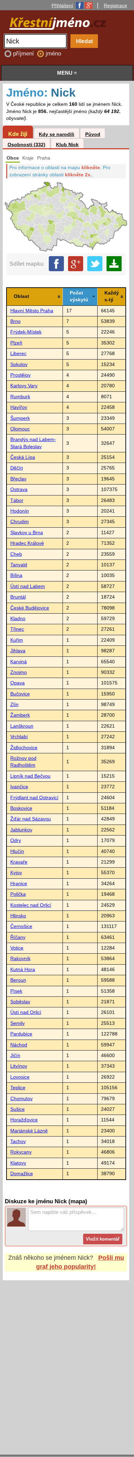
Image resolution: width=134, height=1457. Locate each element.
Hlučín (17, 851)
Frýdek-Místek (26, 332)
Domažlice (21, 1173)
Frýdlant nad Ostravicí (34, 797)
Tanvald (18, 564)
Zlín (14, 704)
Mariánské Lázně (29, 1130)
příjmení (24, 53)
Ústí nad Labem (27, 586)
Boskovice (21, 808)
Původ (92, 134)
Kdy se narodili (56, 134)
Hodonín (19, 511)
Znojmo (18, 672)
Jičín (15, 1055)
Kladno (17, 618)
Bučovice (20, 693)
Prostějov (20, 375)
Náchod (18, 1044)
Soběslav (20, 1001)
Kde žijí (17, 134)
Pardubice (21, 1034)
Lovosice (20, 1077)
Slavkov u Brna (26, 532)
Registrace (115, 5)
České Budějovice (29, 608)
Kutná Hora (22, 969)
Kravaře (18, 862)
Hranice (18, 883)
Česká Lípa (22, 457)
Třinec (17, 629)
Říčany (17, 937)
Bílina (16, 575)
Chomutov (21, 1098)
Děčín (16, 467)
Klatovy (18, 1163)
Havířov (18, 407)
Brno (15, 321)
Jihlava (17, 650)
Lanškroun (21, 726)
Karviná (18, 661)
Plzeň (16, 343)
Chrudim (19, 521)
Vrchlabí (19, 736)
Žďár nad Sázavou (30, 818)
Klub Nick (67, 144)
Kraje (28, 158)
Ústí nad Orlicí (25, 1012)
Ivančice (19, 786)
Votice (16, 948)
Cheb (16, 554)
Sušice (17, 1109)
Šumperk (20, 418)
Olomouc (20, 428)
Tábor (16, 500)
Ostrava (18, 489)
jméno (53, 53)
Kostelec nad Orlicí (30, 905)
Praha (43, 158)
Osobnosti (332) (26, 144)
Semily (17, 1023)
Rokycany (21, 1152)
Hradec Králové (27, 543)
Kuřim (16, 640)
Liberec (18, 353)
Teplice (17, 1087)
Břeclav (18, 478)
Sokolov (18, 364)
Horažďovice (24, 1119)
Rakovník (20, 958)
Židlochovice (23, 747)
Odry (15, 840)
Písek (16, 991)
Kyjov (16, 872)
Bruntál (18, 597)
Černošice (21, 926)
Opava (17, 683)
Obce (13, 158)
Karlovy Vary (23, 385)
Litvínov (18, 1066)
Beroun (18, 980)
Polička (18, 894)
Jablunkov (21, 829)
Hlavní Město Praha (31, 310)
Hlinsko (18, 915)
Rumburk (20, 396)
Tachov (18, 1141)
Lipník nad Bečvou (30, 776)
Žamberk (20, 715)
